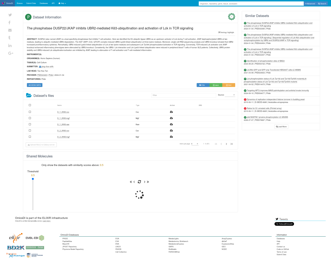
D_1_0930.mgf (63, 118)
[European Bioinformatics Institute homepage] (34, 237)
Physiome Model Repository (73, 249)
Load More (282, 127)
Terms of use (282, 252)
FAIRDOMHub (174, 252)
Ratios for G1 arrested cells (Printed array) (264, 108)
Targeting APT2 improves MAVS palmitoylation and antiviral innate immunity (277, 90)
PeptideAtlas (67, 241)
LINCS (118, 246)
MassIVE (65, 244)
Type (137, 105)
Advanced (310, 4)
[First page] (216, 143)
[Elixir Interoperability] (15, 237)
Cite (204, 85)
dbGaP (224, 241)
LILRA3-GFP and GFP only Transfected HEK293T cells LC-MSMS (273, 69)
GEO (223, 246)
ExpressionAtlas (228, 244)
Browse (19, 3)
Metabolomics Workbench (178, 241)
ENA (117, 244)
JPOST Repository (69, 246)
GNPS (171, 246)
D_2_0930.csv (63, 131)
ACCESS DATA (35, 85)
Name (59, 105)
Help (278, 241)
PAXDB (118, 249)
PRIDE (65, 238)
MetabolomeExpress (176, 244)
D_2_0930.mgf (63, 137)
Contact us (281, 246)
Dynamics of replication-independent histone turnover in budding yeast (275, 99)
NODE (224, 249)
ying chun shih (48, 66)
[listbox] (230, 95)
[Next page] (226, 143)
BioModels (172, 249)
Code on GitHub (283, 249)
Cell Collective (120, 252)
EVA (117, 241)
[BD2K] (15, 247)
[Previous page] (221, 143)
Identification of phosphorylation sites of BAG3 (265, 61)
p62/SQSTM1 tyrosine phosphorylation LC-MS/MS (267, 117)
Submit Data (281, 254)
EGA (117, 238)
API (278, 244)
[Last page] (231, 143)
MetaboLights (174, 238)
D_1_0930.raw (63, 124)
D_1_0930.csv (63, 112)
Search (323, 4)
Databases (44, 3)
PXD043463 (42, 75)
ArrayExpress (227, 238)
